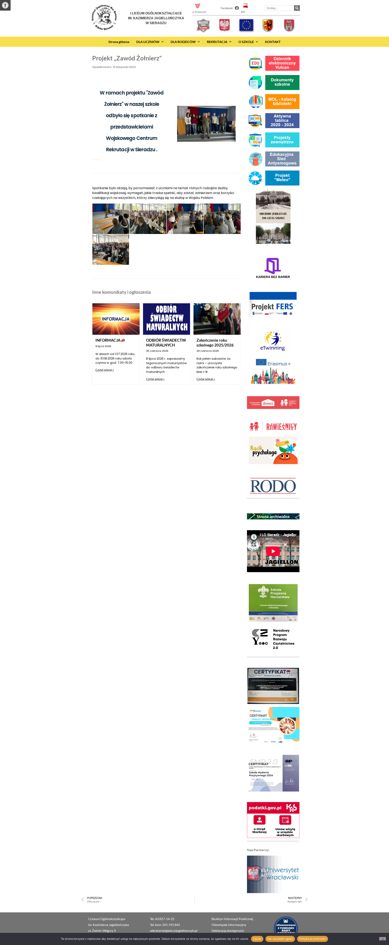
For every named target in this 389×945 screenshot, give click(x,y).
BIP (243, 12)
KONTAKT (273, 42)
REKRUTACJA (217, 42)
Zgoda (257, 938)
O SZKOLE (246, 42)
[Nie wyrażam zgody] (382, 939)
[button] (5, 5)
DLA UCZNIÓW (147, 42)
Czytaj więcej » (104, 369)
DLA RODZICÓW (183, 42)
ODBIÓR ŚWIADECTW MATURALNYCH (166, 342)
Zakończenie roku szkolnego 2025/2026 (215, 342)
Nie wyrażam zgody (280, 938)
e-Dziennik (199, 12)
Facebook (227, 8)
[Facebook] (237, 8)
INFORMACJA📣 (110, 340)
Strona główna (118, 42)
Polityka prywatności (312, 938)
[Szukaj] (297, 8)
